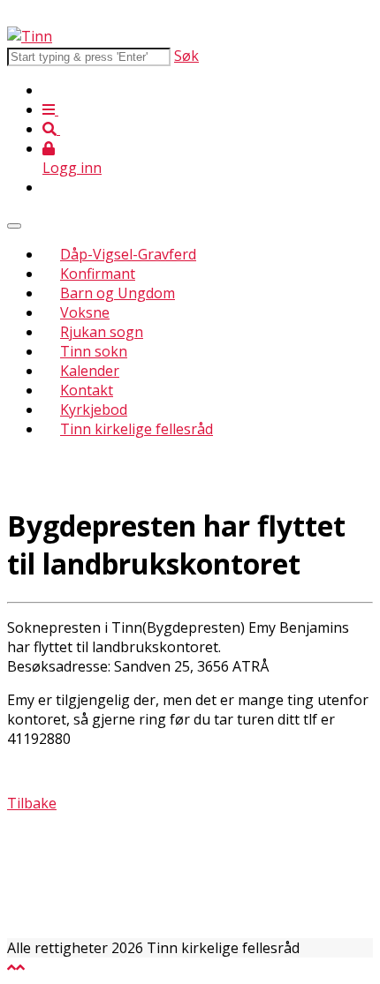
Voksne (85, 312)
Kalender (89, 370)
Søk (186, 55)
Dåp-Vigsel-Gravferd (128, 254)
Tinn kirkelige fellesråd (136, 429)
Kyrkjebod (93, 409)
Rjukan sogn (101, 332)
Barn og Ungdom (117, 293)
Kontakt (86, 390)
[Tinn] (29, 36)
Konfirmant (97, 273)
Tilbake (32, 803)
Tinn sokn (93, 351)
